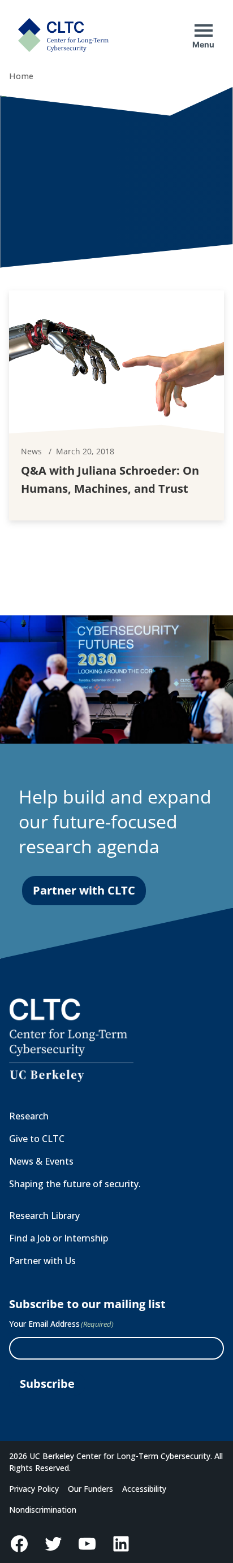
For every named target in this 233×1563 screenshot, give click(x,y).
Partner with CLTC (84, 890)
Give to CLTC (36, 1138)
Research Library (44, 1215)
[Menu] (203, 30)
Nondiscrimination (42, 1509)
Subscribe (47, 1383)
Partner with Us (42, 1260)
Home (21, 76)
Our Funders (90, 1488)
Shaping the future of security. (75, 1184)
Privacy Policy (34, 1488)
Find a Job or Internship (58, 1238)
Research (29, 1116)
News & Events (41, 1161)
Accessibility (144, 1488)
